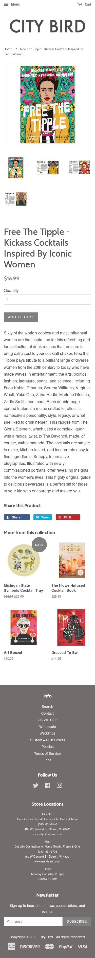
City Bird (47, 936)
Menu (15, 4)
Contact (47, 713)
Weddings (47, 733)
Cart (87, 4)
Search (47, 706)
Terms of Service (47, 753)
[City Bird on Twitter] (36, 786)
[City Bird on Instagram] (59, 786)
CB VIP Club (48, 719)
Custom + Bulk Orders (47, 739)
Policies (48, 746)
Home (8, 49)
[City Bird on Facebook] (47, 786)
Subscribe (77, 921)
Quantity (11, 290)
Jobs (47, 759)
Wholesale (47, 726)
